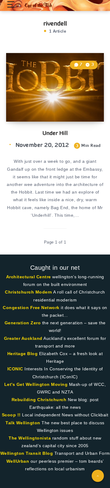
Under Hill (55, 133)
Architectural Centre (28, 276)
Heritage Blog (22, 353)
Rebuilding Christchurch (39, 399)
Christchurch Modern (28, 292)
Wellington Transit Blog (26, 453)
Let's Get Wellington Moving (36, 384)
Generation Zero (23, 322)
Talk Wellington (23, 422)
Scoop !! (11, 414)
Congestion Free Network (31, 307)
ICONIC (15, 368)
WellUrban (17, 461)
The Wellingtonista (30, 438)
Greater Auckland (23, 338)
